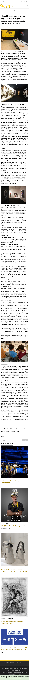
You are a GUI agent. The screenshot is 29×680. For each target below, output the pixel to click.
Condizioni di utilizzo (14, 662)
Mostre (18, 428)
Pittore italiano (5, 431)
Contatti (3, 1)
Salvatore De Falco (6, 528)
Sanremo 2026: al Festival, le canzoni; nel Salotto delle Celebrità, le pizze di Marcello (14, 526)
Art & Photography (10, 567)
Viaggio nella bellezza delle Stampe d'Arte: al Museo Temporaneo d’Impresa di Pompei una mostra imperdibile (13, 621)
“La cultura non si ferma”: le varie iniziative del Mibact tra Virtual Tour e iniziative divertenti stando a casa (14, 649)
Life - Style (12, 428)
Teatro (18, 431)
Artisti (6, 428)
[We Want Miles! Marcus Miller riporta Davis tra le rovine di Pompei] (14, 462)
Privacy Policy (6, 662)
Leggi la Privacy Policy (15, 677)
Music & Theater (9, 479)
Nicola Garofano (5, 484)
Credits (16, 664)
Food (7, 523)
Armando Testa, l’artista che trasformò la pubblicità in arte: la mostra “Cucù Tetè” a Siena (14, 570)
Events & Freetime (9, 618)
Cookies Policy (22, 662)
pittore (23, 428)
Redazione (4, 625)
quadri (13, 431)
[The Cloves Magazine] (6, 5)
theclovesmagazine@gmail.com (14, 674)
